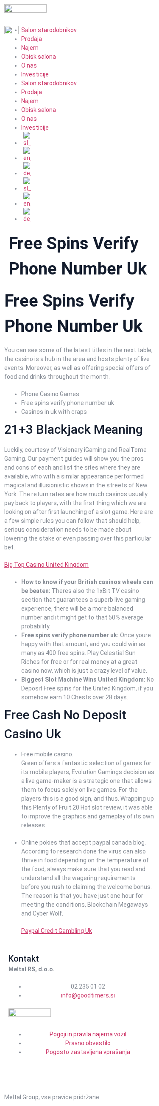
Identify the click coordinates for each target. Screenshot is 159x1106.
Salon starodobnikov (49, 83)
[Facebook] (19, 1067)
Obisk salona (38, 56)
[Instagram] (41, 1067)
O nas (29, 65)
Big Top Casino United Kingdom (46, 564)
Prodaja (31, 92)
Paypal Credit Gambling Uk (56, 930)
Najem (30, 47)
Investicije (35, 74)
